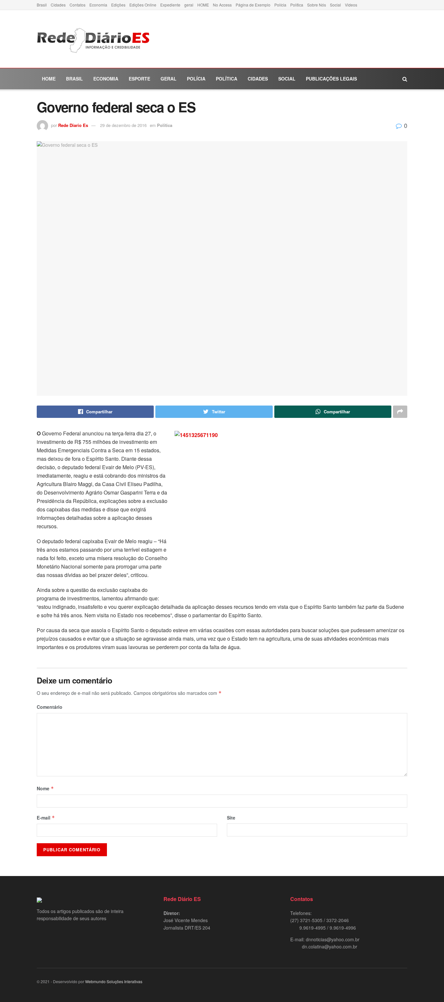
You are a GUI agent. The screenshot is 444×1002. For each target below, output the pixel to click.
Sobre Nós (316, 4)
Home (49, 78)
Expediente (170, 4)
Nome (45, 788)
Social (335, 4)
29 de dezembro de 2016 (123, 125)
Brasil (42, 4)
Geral (168, 78)
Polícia (280, 4)
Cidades (58, 4)
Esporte (139, 78)
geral (188, 4)
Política (296, 4)
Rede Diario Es (73, 125)
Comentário (49, 707)
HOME (203, 4)
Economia (98, 4)
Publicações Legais (331, 78)
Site (231, 817)
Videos (351, 4)
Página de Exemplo (253, 4)
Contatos (77, 4)
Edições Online (142, 4)
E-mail (46, 817)
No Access (222, 4)
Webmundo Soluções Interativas (113, 981)
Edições (118, 4)
